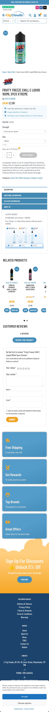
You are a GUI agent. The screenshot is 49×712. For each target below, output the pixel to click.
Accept (24, 696)
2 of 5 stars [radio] (21, 368)
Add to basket (28, 155)
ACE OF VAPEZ (12, 283)
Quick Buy (15, 310)
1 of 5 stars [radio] (18, 368)
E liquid (33, 178)
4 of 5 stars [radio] (26, 368)
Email (8, 400)
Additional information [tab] (12, 195)
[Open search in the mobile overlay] (31, 20)
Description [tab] (8, 189)
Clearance (26, 178)
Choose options (24, 703)
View (6, 310)
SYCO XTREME (10, 98)
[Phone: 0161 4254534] (24, 670)
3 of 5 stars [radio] (23, 368)
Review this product (24, 340)
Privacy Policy (29, 709)
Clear (4, 145)
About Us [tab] (7, 207)
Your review (11, 374)
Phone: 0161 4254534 (24, 673)
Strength (5, 127)
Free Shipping (13, 447)
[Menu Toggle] (45, 15)
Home (4, 72)
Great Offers (13, 529)
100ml (20, 178)
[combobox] (8, 20)
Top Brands (12, 502)
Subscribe (24, 579)
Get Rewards (13, 474)
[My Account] (35, 15)
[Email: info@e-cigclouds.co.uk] (24, 677)
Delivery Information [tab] (12, 201)
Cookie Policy (18, 709)
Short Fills (11, 72)
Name (8, 389)
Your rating (11, 367)
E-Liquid (39, 178)
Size (4, 136)
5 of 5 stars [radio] (29, 368)
